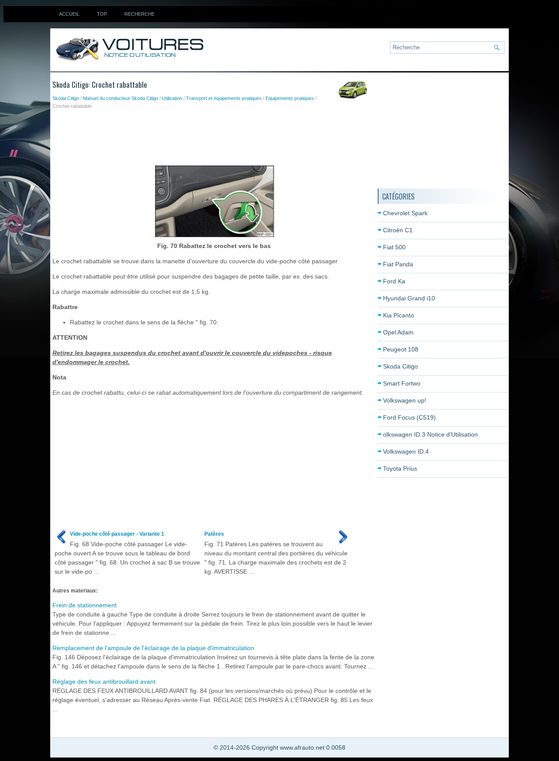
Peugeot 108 (400, 349)
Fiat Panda (398, 264)
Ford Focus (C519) (409, 417)
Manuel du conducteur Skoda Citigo (120, 98)
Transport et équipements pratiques (224, 98)
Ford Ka (394, 281)
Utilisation (172, 98)
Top (102, 14)
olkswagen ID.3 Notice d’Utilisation (430, 434)
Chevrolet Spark (405, 213)
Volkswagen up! (404, 400)
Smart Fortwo (402, 383)
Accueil (69, 14)
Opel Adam (398, 332)
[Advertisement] (211, 134)
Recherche (139, 14)
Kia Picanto (398, 315)
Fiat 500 (394, 247)
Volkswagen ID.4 (406, 451)
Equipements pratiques (290, 98)
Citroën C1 (398, 230)
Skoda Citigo (65, 98)
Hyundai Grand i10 (409, 298)
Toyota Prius (400, 468)
